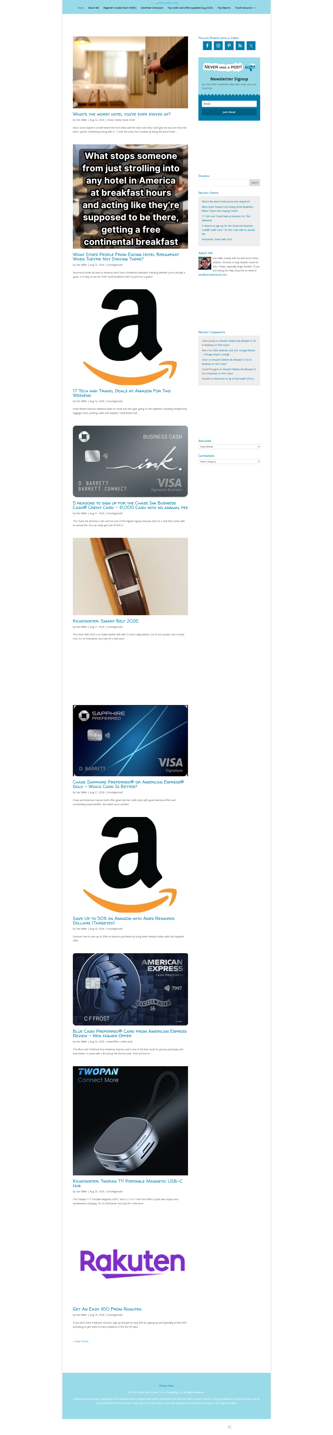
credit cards (126, 1041)
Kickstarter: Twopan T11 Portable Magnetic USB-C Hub (128, 1183)
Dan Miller (81, 120)
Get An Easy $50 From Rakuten (107, 1309)
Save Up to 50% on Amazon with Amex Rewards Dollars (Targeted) (123, 920)
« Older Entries (80, 1341)
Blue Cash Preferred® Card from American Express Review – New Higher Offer (130, 1033)
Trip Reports (223, 8)
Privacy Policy (166, 1385)
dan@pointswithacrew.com (212, 274)
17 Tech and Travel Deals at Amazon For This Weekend (122, 393)
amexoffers (113, 1041)
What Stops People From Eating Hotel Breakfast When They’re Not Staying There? (126, 256)
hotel (132, 120)
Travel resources (243, 8)
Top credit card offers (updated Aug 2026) (190, 8)
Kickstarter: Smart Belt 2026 (106, 621)
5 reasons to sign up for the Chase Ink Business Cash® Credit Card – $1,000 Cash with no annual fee (130, 505)
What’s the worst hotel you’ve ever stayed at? (121, 114)
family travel (121, 120)
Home (81, 8)
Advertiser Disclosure (152, 8)
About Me (93, 8)
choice (110, 120)
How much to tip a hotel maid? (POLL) (234, 378)
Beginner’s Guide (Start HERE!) (119, 8)
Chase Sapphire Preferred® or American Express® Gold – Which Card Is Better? (128, 784)
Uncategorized (114, 264)
